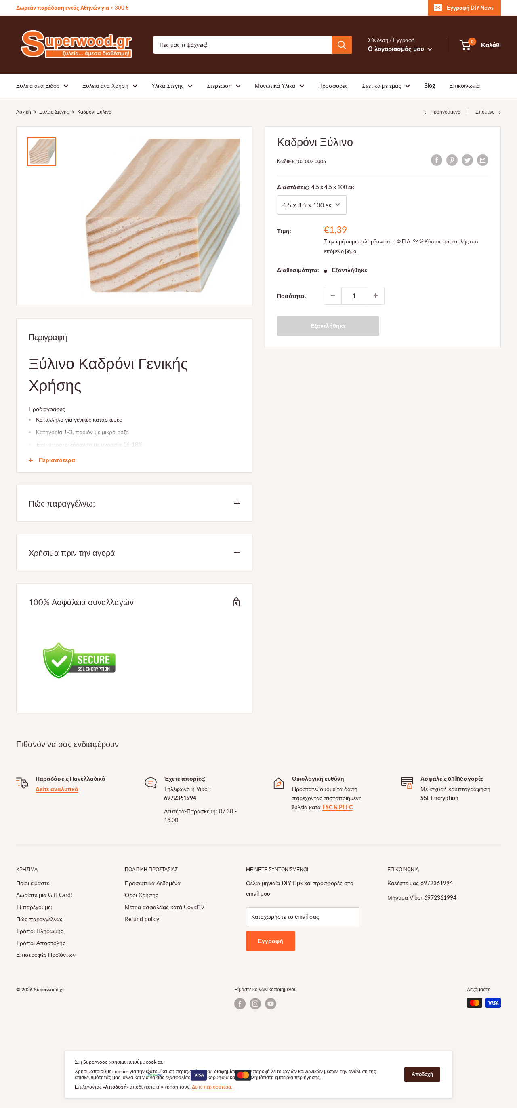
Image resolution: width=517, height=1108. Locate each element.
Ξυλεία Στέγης (54, 112)
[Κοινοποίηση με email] (482, 159)
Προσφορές (333, 85)
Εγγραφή (270, 940)
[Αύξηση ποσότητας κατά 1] (375, 295)
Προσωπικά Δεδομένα (153, 883)
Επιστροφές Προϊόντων (46, 954)
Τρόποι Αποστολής (40, 942)
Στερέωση (219, 85)
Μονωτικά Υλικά (275, 85)
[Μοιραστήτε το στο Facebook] (436, 159)
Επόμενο (485, 112)
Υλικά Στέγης (167, 85)
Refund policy (142, 919)
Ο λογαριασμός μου (397, 48)
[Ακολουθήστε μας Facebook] (240, 1003)
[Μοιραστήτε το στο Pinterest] (452, 159)
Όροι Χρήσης (141, 894)
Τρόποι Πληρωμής (39, 930)
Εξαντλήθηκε (328, 325)
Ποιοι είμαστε (32, 883)
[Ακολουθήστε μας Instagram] (255, 1003)
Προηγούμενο (445, 112)
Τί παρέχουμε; (34, 906)
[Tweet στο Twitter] (467, 159)
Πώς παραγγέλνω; (39, 919)
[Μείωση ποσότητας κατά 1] (332, 295)
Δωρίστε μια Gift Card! (44, 894)
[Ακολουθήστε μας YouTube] (270, 1003)
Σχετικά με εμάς (381, 85)
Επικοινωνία (464, 85)
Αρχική (23, 112)
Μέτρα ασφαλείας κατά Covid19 (164, 906)
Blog (429, 85)
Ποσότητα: (291, 295)
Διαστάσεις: (315, 186)
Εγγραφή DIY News (470, 7)
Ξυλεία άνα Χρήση (105, 85)
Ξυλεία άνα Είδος (37, 85)
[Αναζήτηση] (342, 45)
